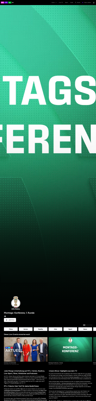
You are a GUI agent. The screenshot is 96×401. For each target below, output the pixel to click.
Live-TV (51, 397)
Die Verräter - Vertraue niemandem (63, 383)
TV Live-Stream (40, 376)
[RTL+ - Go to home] (7, 2)
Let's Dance (88, 373)
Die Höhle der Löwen (61, 386)
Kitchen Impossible (74, 377)
